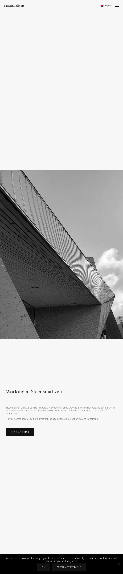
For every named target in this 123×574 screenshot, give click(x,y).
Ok (43, 567)
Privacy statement (69, 567)
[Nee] (119, 564)
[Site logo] (14, 5)
